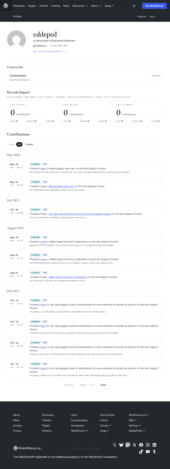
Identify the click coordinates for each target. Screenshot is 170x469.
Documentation (79, 420)
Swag (104, 430)
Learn (74, 414)
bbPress (135, 425)
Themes (46, 420)
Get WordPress (154, 5)
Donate (105, 425)
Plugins (46, 425)
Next (103, 385)
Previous (69, 385)
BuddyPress (137, 430)
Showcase (48, 414)
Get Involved (107, 414)
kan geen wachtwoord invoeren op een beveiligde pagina (79, 213)
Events (104, 420)
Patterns (46, 430)
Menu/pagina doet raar (60, 186)
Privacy (17, 430)
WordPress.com (139, 414)
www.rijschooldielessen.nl (48, 51)
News (16, 420)
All (19, 144)
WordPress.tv (80, 430)
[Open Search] (134, 6)
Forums (29, 144)
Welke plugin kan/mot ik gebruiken (67, 277)
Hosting (17, 425)
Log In (152, 16)
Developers (77, 425)
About (16, 414)
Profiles (17, 16)
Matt (133, 420)
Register (142, 16)
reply (43, 168)
